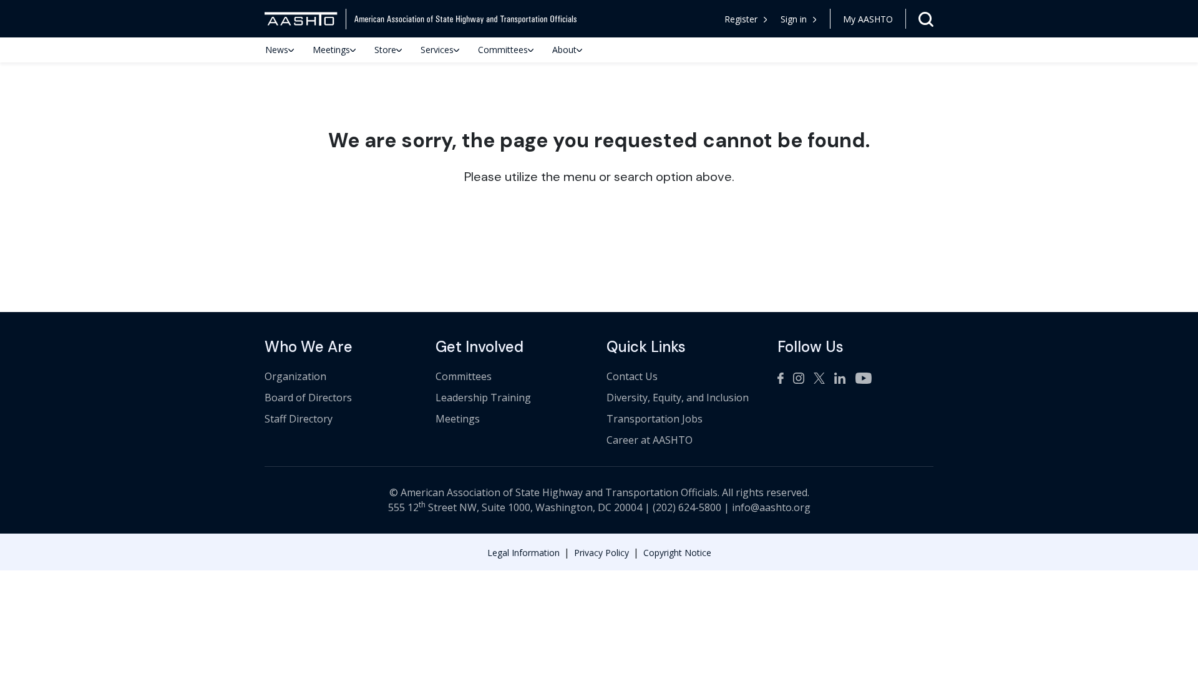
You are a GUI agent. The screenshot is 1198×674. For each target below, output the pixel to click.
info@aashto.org (771, 507)
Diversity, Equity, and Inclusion (677, 397)
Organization (295, 376)
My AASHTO (868, 19)
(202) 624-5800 (687, 507)
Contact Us (632, 376)
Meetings (331, 50)
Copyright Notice (677, 553)
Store (385, 50)
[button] (799, 19)
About (564, 50)
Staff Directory (299, 419)
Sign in (794, 19)
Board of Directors (308, 397)
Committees (503, 50)
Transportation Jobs (654, 419)
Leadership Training (483, 397)
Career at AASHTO (649, 440)
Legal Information (523, 553)
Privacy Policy (601, 553)
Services (437, 50)
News (276, 50)
